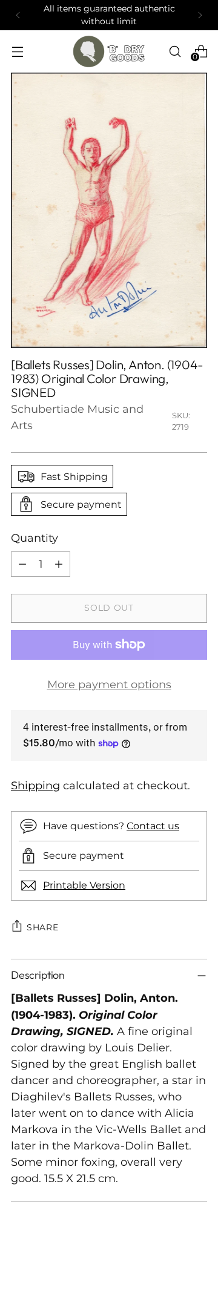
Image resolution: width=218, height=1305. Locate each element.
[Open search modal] (174, 51)
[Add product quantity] (59, 564)
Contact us (153, 826)
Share (43, 927)
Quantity (34, 538)
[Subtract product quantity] (22, 564)
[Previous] (18, 15)
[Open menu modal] (17, 51)
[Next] (200, 15)
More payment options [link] (109, 684)
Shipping (35, 785)
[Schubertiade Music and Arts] (109, 51)
